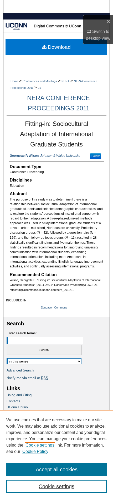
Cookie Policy (35, 451)
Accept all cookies (57, 469)
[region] (56, 454)
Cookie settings (39, 445)
